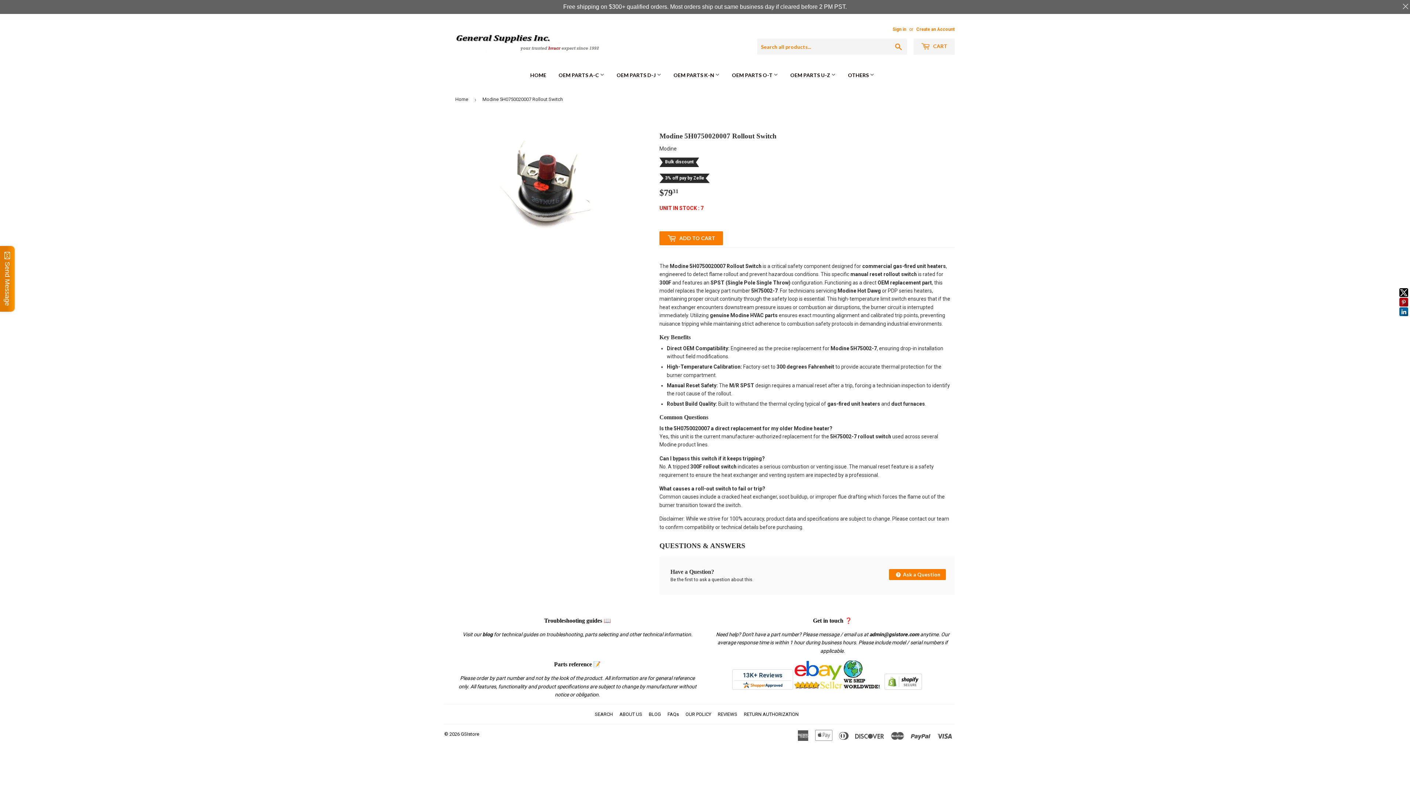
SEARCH (604, 714)
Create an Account (935, 29)
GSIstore (470, 734)
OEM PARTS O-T (753, 75)
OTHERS (859, 75)
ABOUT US (630, 714)
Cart (939, 46)
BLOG (655, 714)
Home (538, 75)
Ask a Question (921, 574)
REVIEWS (727, 714)
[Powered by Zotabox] (1403, 319)
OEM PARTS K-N (694, 75)
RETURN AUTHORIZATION (771, 714)
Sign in (899, 29)
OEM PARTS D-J (637, 75)
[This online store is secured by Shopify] (903, 688)
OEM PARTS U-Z (810, 75)
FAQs (673, 714)
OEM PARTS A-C (579, 75)
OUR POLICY (698, 714)
